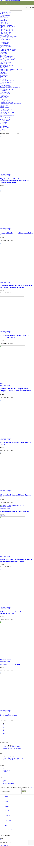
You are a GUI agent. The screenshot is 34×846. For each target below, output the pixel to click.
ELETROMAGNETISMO (7, 65)
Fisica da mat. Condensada (6, 86)
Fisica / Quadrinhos (5, 85)
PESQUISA (3, 123)
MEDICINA (3, 116)
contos (1, 40)
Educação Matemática (5, 62)
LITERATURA (4, 110)
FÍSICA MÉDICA (4, 90)
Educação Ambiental (5, 60)
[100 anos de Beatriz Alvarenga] (12, 622)
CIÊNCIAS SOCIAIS (5, 33)
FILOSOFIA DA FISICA (6, 82)
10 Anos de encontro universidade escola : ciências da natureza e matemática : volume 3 (16, 560)
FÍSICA (2, 83)
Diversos (2, 48)
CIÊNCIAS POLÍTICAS (6, 32)
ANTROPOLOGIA (5, 15)
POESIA (2, 125)
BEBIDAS (3, 19)
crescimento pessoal (5, 45)
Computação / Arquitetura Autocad (8, 36)
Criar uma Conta (4, 845)
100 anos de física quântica (8, 715)
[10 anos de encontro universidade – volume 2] (12, 505)
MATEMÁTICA (4, 113)
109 (4, 733)
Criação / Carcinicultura (6, 46)
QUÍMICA (3, 129)
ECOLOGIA (3, 52)
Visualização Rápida (5, 175)
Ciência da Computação (6, 25)
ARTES (2, 16)
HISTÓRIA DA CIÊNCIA (7, 102)
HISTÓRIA (3, 99)
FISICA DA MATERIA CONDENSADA (10, 88)
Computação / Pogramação (6, 38)
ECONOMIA (3, 53)
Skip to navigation (4, 0)
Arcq (31, 787)
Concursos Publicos (5, 39)
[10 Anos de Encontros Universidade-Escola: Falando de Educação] (12, 570)
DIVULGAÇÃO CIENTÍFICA (8, 49)
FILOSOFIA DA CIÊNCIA (7, 80)
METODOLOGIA (5, 120)
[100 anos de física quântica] (12, 673)
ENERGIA (3, 68)
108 (4, 732)
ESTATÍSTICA (4, 75)
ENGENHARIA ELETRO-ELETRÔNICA (11, 69)
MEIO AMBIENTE (5, 119)
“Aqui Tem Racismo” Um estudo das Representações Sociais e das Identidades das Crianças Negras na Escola (14, 180)
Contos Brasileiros (4, 42)
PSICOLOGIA (4, 126)
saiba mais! (17, 3)
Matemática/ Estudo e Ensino (7, 115)
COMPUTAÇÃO (4, 35)
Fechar (1, 837)
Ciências (2, 28)
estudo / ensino (3, 76)
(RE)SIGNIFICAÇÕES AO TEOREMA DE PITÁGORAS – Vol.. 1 (14, 336)
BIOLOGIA (3, 22)
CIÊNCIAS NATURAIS (6, 30)
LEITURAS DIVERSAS (6, 109)
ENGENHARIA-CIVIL (6, 70)
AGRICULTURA (4, 13)
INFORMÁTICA (4, 108)
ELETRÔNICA (4, 66)
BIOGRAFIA (3, 20)
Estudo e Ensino (4, 78)
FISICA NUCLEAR (5, 92)
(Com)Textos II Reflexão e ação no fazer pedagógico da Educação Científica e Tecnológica (17, 286)
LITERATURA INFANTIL (7, 112)
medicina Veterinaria (5, 118)
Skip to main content (14, 0)
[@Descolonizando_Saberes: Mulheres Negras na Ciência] (12, 400)
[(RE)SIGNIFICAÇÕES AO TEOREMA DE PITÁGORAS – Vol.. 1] (12, 296)
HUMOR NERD (4, 105)
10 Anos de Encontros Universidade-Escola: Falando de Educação (14, 612)
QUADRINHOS (4, 128)
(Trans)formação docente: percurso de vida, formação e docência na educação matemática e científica (15, 390)
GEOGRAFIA (4, 98)
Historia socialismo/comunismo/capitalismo (11, 103)
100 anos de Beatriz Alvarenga (10, 664)
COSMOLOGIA (4, 43)
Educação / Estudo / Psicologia (7, 58)
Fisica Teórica (3, 95)
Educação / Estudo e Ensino (7, 59)
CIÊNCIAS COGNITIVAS (7, 29)
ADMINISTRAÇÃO (5, 12)
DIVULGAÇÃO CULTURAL (8, 50)
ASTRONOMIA (4, 18)
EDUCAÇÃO (3, 55)
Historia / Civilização (5, 100)
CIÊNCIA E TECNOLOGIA (7, 26)
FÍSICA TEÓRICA (5, 93)
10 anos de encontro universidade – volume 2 (14, 511)
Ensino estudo (3, 73)
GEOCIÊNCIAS (4, 96)
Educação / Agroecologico (6, 56)
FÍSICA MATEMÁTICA (6, 89)
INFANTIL (3, 106)
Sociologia (2, 130)
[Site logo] (16, 10)
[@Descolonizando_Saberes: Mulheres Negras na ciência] (12, 453)
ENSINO (2, 72)
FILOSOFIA (3, 79)
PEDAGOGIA (4, 122)
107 (4, 730)
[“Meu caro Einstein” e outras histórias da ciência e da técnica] (12, 191)
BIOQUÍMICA (4, 23)
